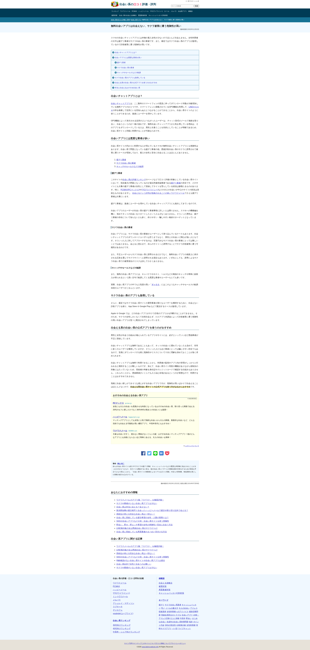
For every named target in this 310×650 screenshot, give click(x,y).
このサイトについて (149, 643)
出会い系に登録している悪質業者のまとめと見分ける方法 (141, 532)
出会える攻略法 (165, 583)
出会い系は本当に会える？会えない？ (132, 507)
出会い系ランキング (121, 620)
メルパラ (174, 11)
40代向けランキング (122, 628)
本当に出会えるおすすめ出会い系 (127, 88)
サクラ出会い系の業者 (125, 68)
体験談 (190, 11)
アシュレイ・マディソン (123, 603)
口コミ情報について (163, 643)
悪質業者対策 (142, 15)
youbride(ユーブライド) (123, 613)
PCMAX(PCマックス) (130, 190)
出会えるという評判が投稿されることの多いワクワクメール (158, 193)
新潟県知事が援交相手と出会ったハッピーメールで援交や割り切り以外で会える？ (152, 510)
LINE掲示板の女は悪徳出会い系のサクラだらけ (137, 528)
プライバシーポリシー (178, 643)
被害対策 (114, 15)
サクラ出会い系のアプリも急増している (130, 78)
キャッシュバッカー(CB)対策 (158, 15)
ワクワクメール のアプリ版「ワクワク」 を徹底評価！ (140, 500)
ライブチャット (184, 629)
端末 (191, 622)
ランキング (115, 11)
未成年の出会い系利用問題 (177, 622)
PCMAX (134, 11)
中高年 (182, 618)
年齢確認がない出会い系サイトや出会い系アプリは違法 (140, 560)
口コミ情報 (174, 618)
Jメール (166, 11)
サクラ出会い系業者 (173, 605)
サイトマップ (137, 643)
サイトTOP (128, 643)
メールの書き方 (171, 608)
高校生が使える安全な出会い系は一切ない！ (135, 514)
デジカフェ (118, 610)
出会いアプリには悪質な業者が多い (128, 57)
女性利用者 (191, 625)
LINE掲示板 (181, 625)
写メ (163, 608)
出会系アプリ (182, 11)
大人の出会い (184, 608)
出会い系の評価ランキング (134, 180)
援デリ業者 (121, 62)
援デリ (161, 605)
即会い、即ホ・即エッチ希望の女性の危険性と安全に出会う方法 (144, 525)
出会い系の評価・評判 (137, 4)
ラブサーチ (118, 607)
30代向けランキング (122, 625)
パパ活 (175, 629)
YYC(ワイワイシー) (156, 11)
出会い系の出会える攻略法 (127, 15)
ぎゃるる (155, 285)
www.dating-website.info (150, 647)
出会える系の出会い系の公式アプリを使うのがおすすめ (136, 83)
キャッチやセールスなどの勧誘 (129, 73)
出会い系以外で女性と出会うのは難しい (133, 564)
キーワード (163, 600)
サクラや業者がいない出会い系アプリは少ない (136, 503)
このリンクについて (192, 446)
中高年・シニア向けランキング (126, 632)
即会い (188, 618)
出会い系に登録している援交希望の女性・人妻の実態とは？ (142, 518)
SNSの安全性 (170, 625)
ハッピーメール (143, 11)
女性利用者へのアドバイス (177, 612)
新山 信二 (120, 463)
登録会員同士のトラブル (171, 615)
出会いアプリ (187, 615)
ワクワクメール (125, 11)
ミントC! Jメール (120, 597)
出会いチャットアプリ (120, 103)
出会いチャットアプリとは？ (126, 52)
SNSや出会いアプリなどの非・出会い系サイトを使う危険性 (142, 521)
